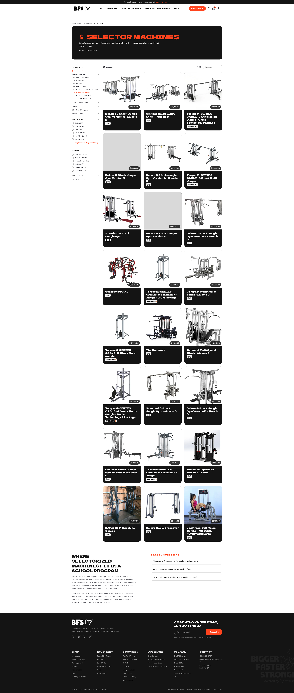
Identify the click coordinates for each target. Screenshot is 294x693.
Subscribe (214, 632)
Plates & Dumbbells (104, 666)
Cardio (99, 670)
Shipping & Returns (79, 677)
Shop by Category (78, 659)
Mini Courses (127, 673)
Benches (79, 84)
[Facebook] (74, 637)
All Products (79, 71)
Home (74, 23)
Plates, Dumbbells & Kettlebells (87, 90)
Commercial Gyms (155, 663)
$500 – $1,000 (80, 133)
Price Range (85, 120)
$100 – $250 (79, 126)
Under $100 (79, 123)
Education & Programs (85, 110)
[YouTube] (90, 637)
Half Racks (80, 81)
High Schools (153, 656)
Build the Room (108, 8)
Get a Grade (197, 8)
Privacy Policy (173, 689)
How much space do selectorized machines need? (175, 577)
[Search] (209, 8)
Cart (73, 673)
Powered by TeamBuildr (182, 673)
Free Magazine (77, 670)
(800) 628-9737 (205, 656)
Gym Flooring (102, 673)
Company (85, 151)
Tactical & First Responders (158, 666)
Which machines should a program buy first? (172, 569)
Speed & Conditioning (85, 103)
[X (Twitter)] (85, 637)
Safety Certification (130, 659)
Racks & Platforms (82, 78)
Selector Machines (83, 92)
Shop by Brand (77, 663)
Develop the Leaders (157, 8)
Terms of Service (186, 689)
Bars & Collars (81, 87)
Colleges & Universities (156, 659)
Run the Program (131, 8)
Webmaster (218, 689)
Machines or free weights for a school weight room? (176, 561)
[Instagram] (79, 637)
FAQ (175, 677)
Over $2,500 (79, 139)
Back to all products (89, 50)
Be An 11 (126, 663)
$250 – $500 (79, 130)
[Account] (218, 8)
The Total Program (130, 656)
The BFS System (180, 656)
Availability (85, 176)
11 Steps (126, 666)
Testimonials (178, 670)
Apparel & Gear (85, 114)
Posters (74, 666)
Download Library (129, 677)
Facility (85, 106)
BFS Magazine (128, 680)
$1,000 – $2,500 (81, 136)
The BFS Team (179, 666)
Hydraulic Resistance (83, 98)
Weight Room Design (181, 659)
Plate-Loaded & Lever (83, 95)
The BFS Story (179, 663)
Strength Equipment (85, 74)
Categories (87, 23)
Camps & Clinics (129, 670)
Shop (177, 8)
